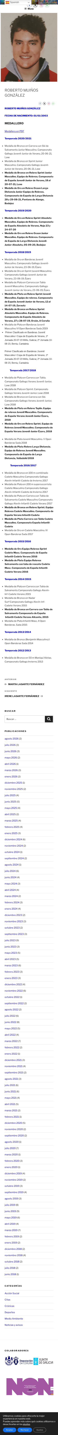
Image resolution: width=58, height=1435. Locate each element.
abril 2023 (10, 959)
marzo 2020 (11, 1154)
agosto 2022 (11, 1009)
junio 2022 (10, 1022)
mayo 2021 (11, 1097)
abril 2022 (10, 1034)
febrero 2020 (12, 1160)
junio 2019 (10, 1211)
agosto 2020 (12, 1142)
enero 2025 (11, 833)
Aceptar (9, 1430)
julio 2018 (10, 1268)
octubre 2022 (12, 997)
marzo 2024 (11, 896)
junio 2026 (10, 751)
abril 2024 (10, 890)
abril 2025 (10, 814)
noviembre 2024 (14, 845)
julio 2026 (10, 745)
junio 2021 (10, 1091)
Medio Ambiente (14, 1318)
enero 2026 (11, 776)
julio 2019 (10, 1205)
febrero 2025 (12, 827)
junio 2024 (10, 877)
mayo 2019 (11, 1217)
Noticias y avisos (14, 1325)
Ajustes (39, 1430)
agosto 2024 (12, 864)
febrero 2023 (12, 971)
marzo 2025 (11, 820)
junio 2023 (10, 946)
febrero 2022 (12, 1047)
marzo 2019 (11, 1230)
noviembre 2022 (14, 990)
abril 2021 (10, 1104)
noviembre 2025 (14, 789)
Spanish (14, 2)
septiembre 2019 (14, 1192)
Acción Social (12, 1293)
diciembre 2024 (13, 839)
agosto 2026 (12, 738)
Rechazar (25, 1430)
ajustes (26, 1424)
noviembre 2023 (14, 921)
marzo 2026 (11, 770)
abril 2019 (10, 1224)
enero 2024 (11, 908)
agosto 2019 (11, 1198)
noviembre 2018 (14, 1255)
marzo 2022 (11, 1041)
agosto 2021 (11, 1079)
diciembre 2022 (13, 984)
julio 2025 (10, 795)
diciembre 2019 (13, 1173)
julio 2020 (10, 1148)
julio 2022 (10, 1016)
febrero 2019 (12, 1236)
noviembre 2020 (14, 1129)
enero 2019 (11, 1242)
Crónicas (9, 1306)
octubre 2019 (12, 1186)
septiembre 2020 (14, 1135)
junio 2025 (10, 801)
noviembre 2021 (13, 1066)
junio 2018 (10, 1274)
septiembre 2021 (14, 1072)
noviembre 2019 (14, 1179)
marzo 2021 (11, 1110)
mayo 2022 (11, 1028)
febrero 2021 (12, 1116)
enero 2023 (11, 978)
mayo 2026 (11, 757)
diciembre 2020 (13, 1123)
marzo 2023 (11, 965)
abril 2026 (10, 764)
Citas (7, 1299)
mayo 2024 (11, 883)
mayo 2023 (11, 952)
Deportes (10, 1312)
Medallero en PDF (14, 131)
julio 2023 (10, 940)
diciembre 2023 (13, 915)
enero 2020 (11, 1167)
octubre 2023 (12, 927)
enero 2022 (11, 1053)
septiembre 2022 (14, 1003)
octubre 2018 (12, 1261)
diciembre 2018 (13, 1249)
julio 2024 (10, 871)
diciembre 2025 (13, 782)
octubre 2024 (12, 852)
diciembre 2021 (13, 1060)
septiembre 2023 (14, 934)
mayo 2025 (11, 808)
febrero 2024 (12, 902)
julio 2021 (10, 1085)
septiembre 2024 (14, 858)
